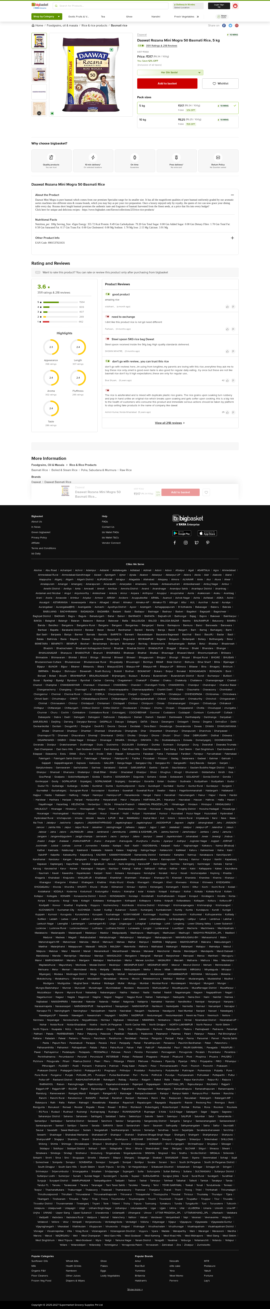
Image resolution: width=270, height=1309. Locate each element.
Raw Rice (126, 470)
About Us (36, 521)
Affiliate (35, 542)
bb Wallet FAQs (110, 532)
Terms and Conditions (43, 548)
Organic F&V (38, 1270)
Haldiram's (141, 1280)
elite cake (175, 1266)
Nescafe (174, 1261)
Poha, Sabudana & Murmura (99, 470)
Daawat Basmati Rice (57, 482)
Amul (138, 1261)
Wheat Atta (72, 1261)
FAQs (105, 521)
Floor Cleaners (39, 1275)
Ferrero (174, 1280)
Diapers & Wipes (75, 1280)
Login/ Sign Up (219, 6)
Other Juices (73, 1275)
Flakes (104, 1266)
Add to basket (167, 83)
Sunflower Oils (39, 1261)
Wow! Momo (176, 1275)
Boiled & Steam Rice (65, 470)
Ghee (103, 1261)
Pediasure (209, 1266)
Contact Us (108, 526)
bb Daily (36, 553)
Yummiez (140, 1270)
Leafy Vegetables (110, 1275)
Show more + (135, 1289)
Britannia (140, 1275)
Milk (33, 1266)
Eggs (103, 1270)
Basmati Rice (40, 470)
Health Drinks (73, 1266)
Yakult (207, 1270)
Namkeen (71, 1270)
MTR (206, 1261)
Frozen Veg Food (41, 1280)
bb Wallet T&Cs (110, 537)
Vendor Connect (111, 542)
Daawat (142, 35)
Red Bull (140, 1266)
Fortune (208, 1275)
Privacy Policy (39, 537)
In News (36, 526)
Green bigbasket (40, 532)
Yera (172, 1270)
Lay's (207, 1280)
